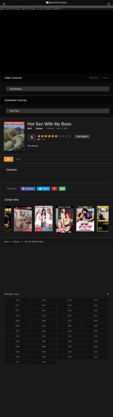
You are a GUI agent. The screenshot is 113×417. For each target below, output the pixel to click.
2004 (43, 326)
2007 (70, 321)
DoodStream (15, 89)
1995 (70, 336)
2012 (43, 316)
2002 (96, 326)
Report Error (94, 78)
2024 (29, 128)
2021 (17, 305)
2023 (70, 300)
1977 (17, 362)
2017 (17, 310)
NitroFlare (14, 111)
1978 (96, 357)
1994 (96, 336)
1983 (70, 352)
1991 (70, 341)
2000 (43, 331)
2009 (17, 321)
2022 (96, 300)
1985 (17, 352)
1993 (17, 341)
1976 (43, 362)
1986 (96, 347)
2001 (17, 331)
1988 (43, 347)
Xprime (39, 128)
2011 (70, 316)
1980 (43, 357)
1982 (96, 352)
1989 (17, 347)
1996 (43, 336)
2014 (96, 310)
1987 (70, 347)
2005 (17, 326)
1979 (70, 357)
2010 (96, 316)
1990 (96, 341)
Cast (18, 159)
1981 (17, 357)
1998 (96, 331)
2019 (70, 305)
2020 (43, 305)
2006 (96, 321)
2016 (43, 310)
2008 (43, 321)
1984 (43, 352)
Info (8, 159)
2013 (17, 316)
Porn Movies (32, 146)
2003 (70, 326)
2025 (17, 300)
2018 (96, 305)
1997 (17, 336)
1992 (43, 341)
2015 (70, 310)
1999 (70, 331)
